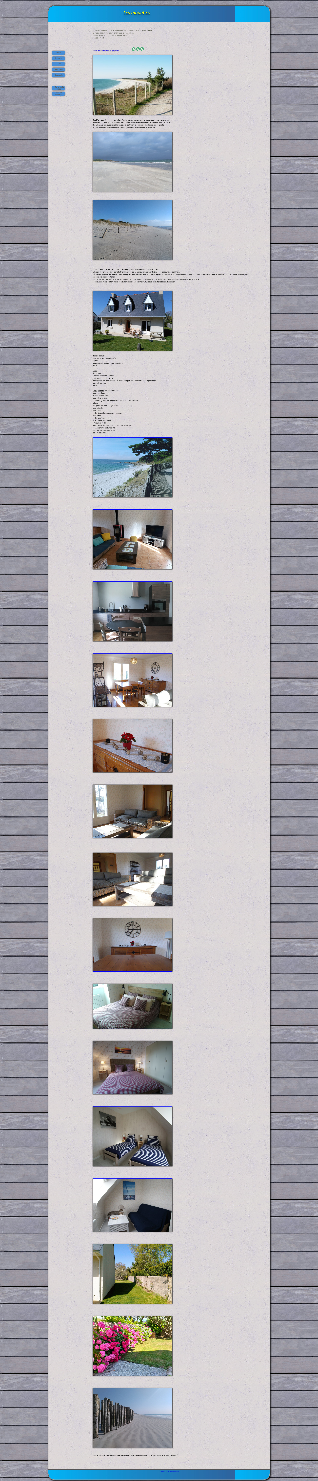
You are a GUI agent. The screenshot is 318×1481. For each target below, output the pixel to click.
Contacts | (167, 1471)
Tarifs (59, 64)
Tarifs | (163, 1471)
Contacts (59, 70)
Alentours (59, 58)
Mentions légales (174, 1471)
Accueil (59, 53)
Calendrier (59, 75)
